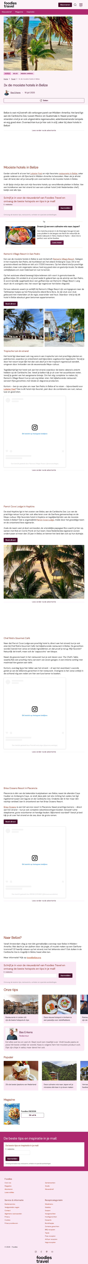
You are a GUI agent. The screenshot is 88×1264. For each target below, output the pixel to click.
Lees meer (57, 242)
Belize (15, 73)
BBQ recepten (50, 1230)
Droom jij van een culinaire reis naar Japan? (58, 226)
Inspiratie (30, 12)
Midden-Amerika (27, 73)
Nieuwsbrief (7, 12)
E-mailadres (8, 204)
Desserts (48, 1220)
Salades (48, 1207)
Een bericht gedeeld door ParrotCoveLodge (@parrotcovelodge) (34, 745)
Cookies (7, 1220)
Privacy (7, 1217)
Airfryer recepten (51, 1239)
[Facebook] (41, 1252)
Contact (7, 1210)
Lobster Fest (36, 173)
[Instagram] (36, 1252)
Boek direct (11, 304)
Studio (47, 1186)
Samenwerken (50, 1183)
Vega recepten (50, 1242)
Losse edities (9, 1192)
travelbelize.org (34, 957)
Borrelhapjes (49, 1223)
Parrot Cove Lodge (45, 519)
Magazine (19, 12)
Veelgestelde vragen (12, 1207)
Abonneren (65, 5)
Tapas (47, 1233)
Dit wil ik (32, 1115)
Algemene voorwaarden (13, 1214)
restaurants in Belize (68, 173)
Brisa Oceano (10, 807)
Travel (13, 79)
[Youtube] (52, 1252)
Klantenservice (10, 1204)
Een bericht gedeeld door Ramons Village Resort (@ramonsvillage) (34, 464)
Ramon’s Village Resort (63, 259)
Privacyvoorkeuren (11, 1223)
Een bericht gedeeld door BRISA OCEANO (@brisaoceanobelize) (35, 894)
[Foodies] (10, 4)
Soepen (47, 1210)
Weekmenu (49, 1204)
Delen (45, 100)
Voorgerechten (50, 1214)
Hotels (7, 73)
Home (6, 79)
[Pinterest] (47, 1252)
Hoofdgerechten (51, 1217)
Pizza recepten (50, 1236)
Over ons (8, 1183)
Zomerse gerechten (52, 1226)
